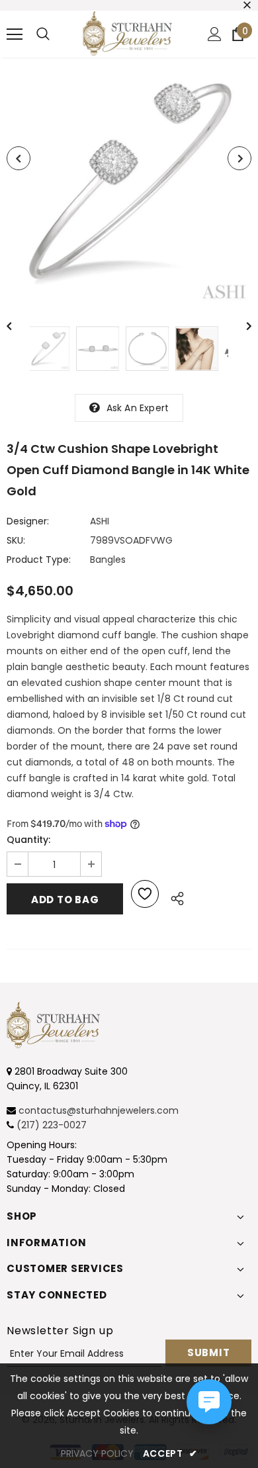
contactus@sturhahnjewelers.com (99, 1110)
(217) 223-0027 (52, 1125)
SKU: (16, 540)
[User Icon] (215, 34)
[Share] (174, 896)
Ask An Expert (138, 408)
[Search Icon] (43, 34)
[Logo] (127, 33)
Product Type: (39, 559)
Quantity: (28, 839)
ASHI (99, 521)
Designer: (28, 521)
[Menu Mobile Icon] (14, 34)
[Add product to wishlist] (145, 894)
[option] (129, 182)
